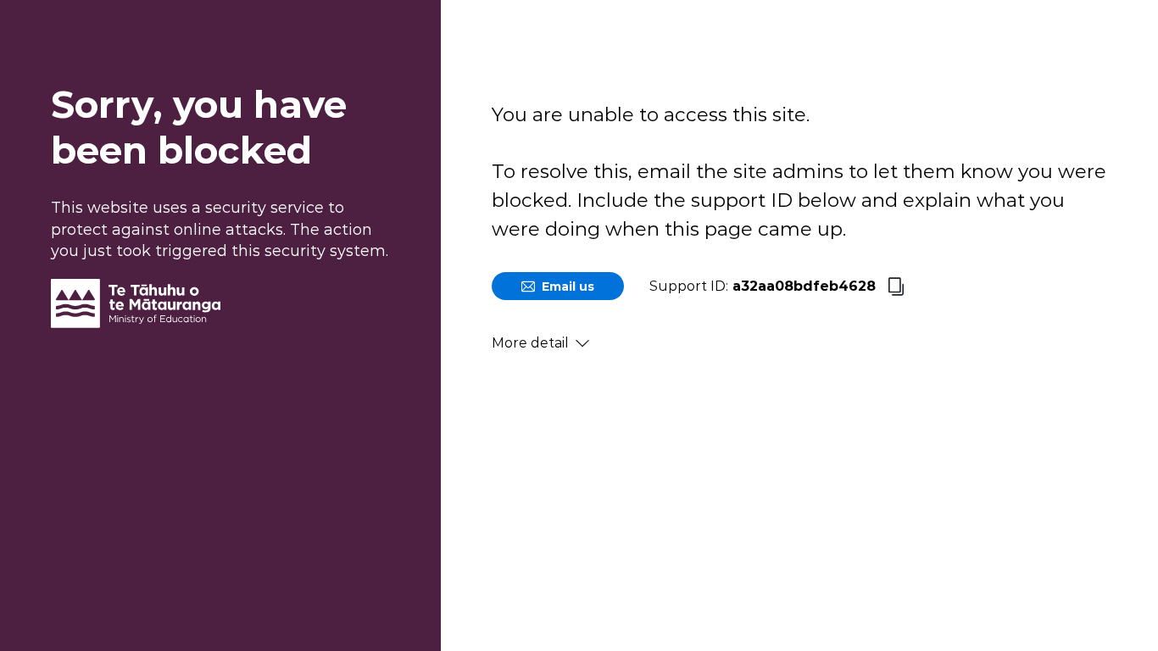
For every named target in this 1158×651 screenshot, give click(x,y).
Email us (568, 286)
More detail (530, 343)
